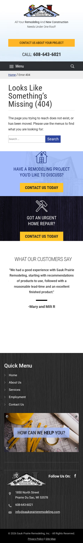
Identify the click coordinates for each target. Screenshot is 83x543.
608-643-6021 (24, 505)
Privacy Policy (36, 538)
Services (14, 390)
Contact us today (41, 187)
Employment (17, 397)
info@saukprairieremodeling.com (37, 512)
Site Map (51, 538)
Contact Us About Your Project (42, 43)
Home (12, 74)
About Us (15, 382)
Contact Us (16, 404)
